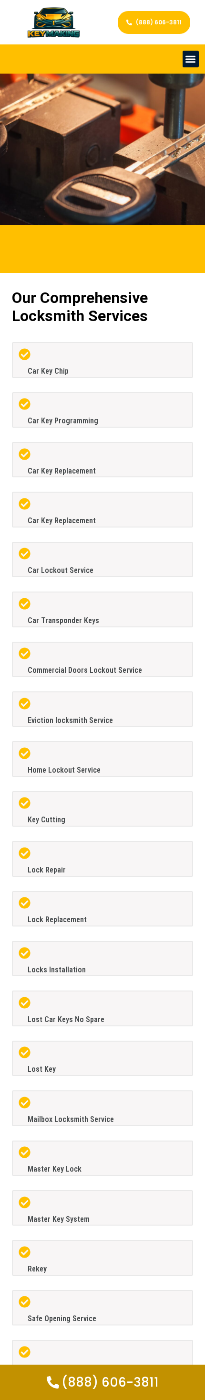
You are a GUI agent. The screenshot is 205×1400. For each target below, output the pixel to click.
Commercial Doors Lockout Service (85, 670)
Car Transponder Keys (63, 620)
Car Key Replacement (62, 470)
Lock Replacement (57, 919)
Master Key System (59, 1219)
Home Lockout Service (64, 770)
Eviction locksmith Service (70, 720)
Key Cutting (46, 819)
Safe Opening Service (62, 1318)
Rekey (37, 1268)
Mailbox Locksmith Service (71, 1119)
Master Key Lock (55, 1169)
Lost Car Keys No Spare (66, 1019)
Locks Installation (57, 969)
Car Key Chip (48, 371)
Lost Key (42, 1069)
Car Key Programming (63, 420)
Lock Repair (47, 869)
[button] (191, 59)
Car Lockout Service (60, 570)
